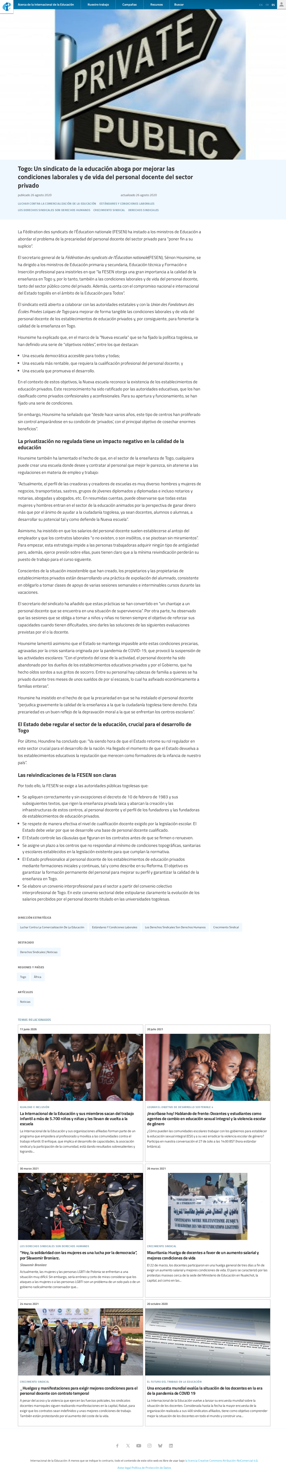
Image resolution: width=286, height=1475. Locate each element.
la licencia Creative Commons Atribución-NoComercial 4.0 (221, 1460)
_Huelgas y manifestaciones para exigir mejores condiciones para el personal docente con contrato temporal (80, 1359)
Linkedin (171, 1445)
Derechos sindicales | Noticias (38, 952)
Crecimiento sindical (226, 927)
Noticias (25, 1002)
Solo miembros (281, 4)
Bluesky (160, 1445)
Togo (23, 977)
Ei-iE (6, 7)
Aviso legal (124, 1468)
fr (267, 4)
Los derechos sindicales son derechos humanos (175, 927)
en (261, 4)
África (37, 977)
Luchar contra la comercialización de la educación (52, 927)
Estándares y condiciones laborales (114, 927)
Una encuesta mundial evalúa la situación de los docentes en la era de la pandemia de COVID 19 (207, 1359)
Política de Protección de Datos (151, 1468)
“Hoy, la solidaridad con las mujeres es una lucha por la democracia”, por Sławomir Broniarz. (80, 1228)
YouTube (138, 1445)
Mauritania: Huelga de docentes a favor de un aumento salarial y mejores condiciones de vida (207, 1224)
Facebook (117, 1445)
